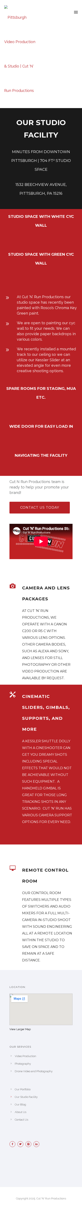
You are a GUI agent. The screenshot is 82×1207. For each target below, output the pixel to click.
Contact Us (21, 1119)
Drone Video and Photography (34, 1071)
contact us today (39, 508)
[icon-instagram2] (29, 1144)
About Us (20, 1112)
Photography (23, 1063)
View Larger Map (20, 1029)
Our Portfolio (22, 1089)
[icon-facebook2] (13, 1144)
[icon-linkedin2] (37, 1144)
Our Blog (20, 1104)
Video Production (25, 1056)
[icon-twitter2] (21, 1144)
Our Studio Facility (26, 1096)
